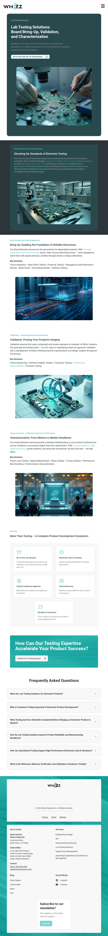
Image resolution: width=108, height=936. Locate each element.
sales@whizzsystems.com (21, 869)
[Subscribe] (46, 926)
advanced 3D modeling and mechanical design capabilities (68, 161)
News (12, 889)
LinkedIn (63, 880)
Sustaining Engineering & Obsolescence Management (72, 857)
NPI (57, 839)
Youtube (63, 884)
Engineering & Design (64, 834)
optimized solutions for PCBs (33, 164)
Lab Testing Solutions (64, 847)
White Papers (15, 880)
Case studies (15, 884)
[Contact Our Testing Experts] (31, 660)
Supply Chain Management (67, 851)
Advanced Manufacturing (66, 843)
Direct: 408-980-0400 (18, 867)
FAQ (11, 893)
